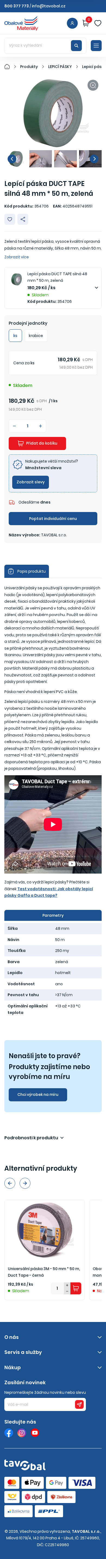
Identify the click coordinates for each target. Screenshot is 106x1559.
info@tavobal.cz (49, 6)
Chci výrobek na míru (37, 1094)
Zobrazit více (16, 257)
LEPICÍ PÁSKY (60, 66)
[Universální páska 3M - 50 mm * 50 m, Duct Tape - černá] (45, 1230)
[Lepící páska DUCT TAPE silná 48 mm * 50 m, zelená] (53, 113)
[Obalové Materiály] (10, 66)
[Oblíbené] (98, 23)
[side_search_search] (76, 45)
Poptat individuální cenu (53, 518)
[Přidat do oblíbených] (9, 219)
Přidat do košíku (41, 443)
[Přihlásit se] (72, 23)
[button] (12, 159)
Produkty (29, 66)
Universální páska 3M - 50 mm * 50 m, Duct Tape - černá (44, 1272)
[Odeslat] (79, 1404)
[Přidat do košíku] (75, 1288)
